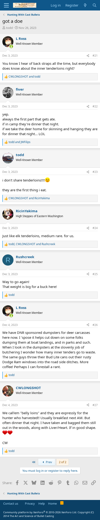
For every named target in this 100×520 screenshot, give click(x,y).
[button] (6, 5)
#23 (95, 172)
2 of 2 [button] (62, 462)
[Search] (94, 5)
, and (32, 244)
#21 (95, 56)
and (24, 77)
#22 (95, 106)
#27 (95, 405)
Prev (48, 462)
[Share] (88, 55)
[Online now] (11, 46)
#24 (95, 228)
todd (9, 28)
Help (41, 503)
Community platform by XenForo (40, 512)
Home (52, 503)
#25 (95, 274)
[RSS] (62, 503)
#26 (95, 325)
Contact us (10, 503)
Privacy (30, 503)
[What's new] (85, 5)
